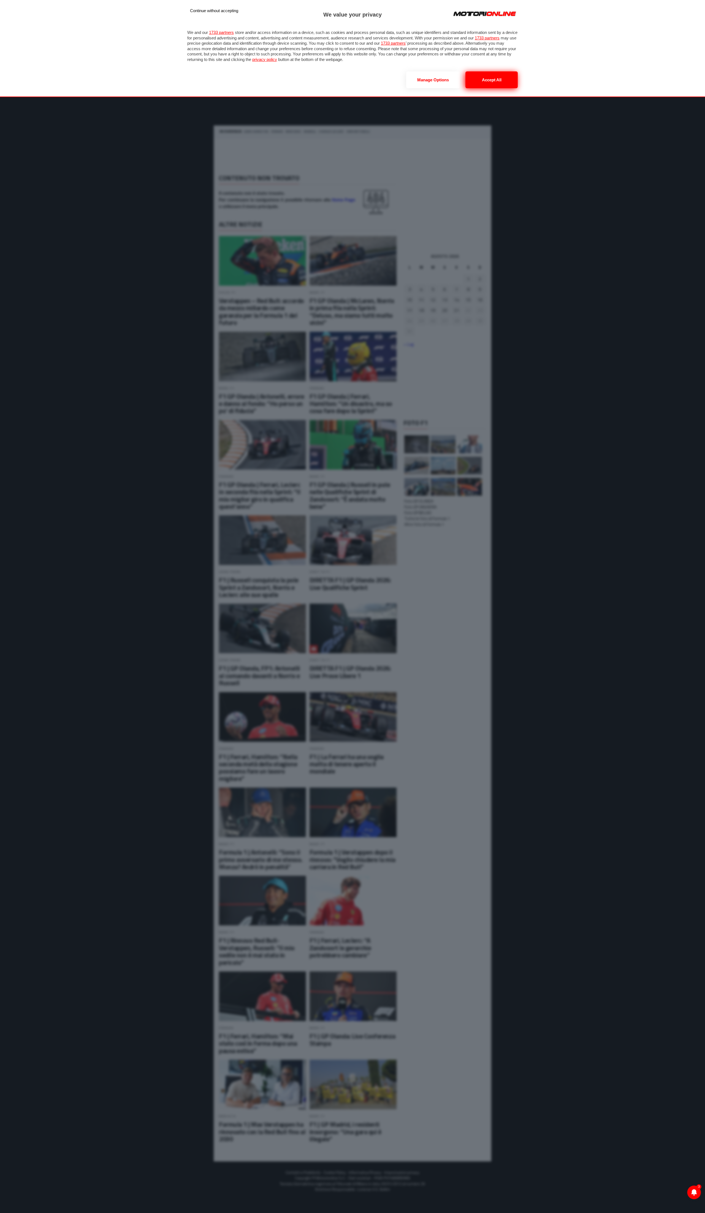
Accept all (491, 79)
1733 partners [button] (221, 32)
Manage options (433, 79)
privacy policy (264, 59)
